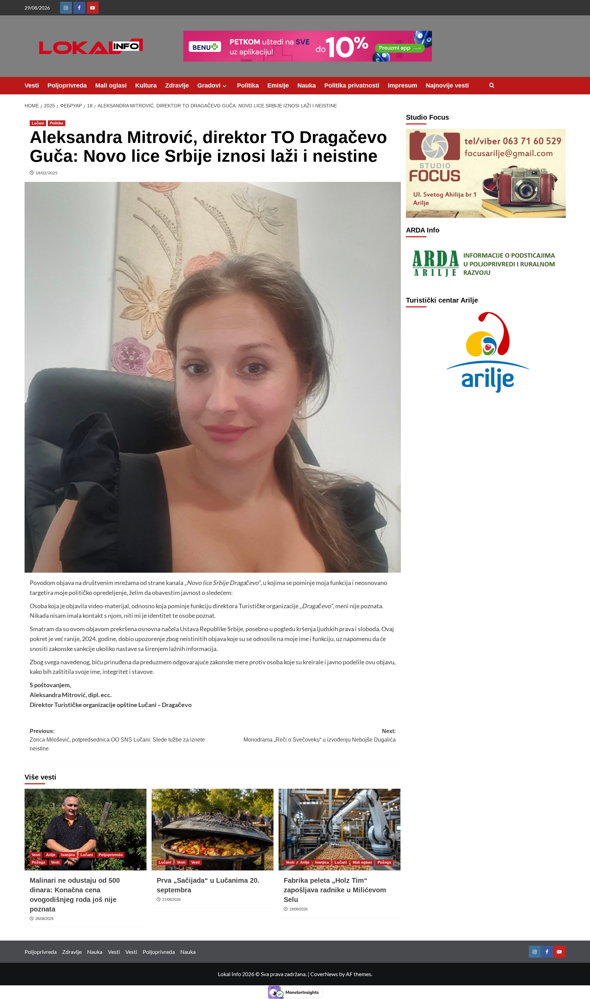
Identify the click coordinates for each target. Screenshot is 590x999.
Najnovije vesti (447, 85)
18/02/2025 (46, 172)
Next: (319, 735)
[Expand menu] (224, 86)
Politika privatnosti (351, 85)
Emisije (278, 85)
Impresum (402, 85)
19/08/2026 (298, 909)
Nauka (306, 85)
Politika (248, 85)
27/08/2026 (171, 899)
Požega (38, 862)
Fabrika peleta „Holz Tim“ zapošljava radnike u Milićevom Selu (335, 890)
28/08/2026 (44, 919)
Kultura (146, 85)
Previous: (117, 739)
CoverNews (324, 974)
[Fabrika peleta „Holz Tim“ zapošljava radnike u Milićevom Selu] (340, 829)
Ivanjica (68, 855)
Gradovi (209, 85)
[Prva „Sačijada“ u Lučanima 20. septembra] (212, 829)
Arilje (50, 855)
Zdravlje (177, 85)
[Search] (492, 85)
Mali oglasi (111, 85)
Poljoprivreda (67, 85)
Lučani (38, 123)
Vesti (32, 85)
